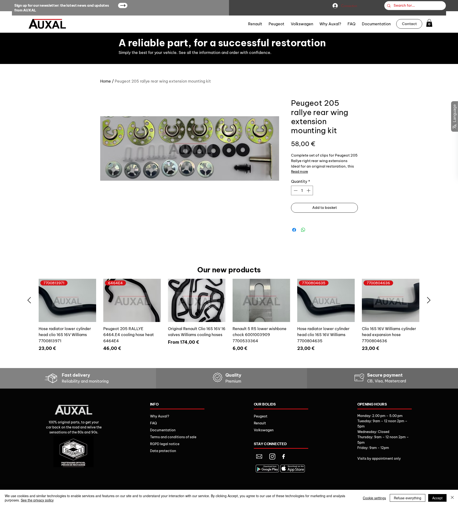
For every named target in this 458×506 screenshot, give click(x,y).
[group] (229, 321)
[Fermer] (452, 498)
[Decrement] (295, 190)
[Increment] (309, 190)
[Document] (259, 456)
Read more (299, 171)
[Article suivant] (428, 300)
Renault (260, 423)
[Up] (122, 5)
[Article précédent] (29, 300)
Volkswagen (264, 430)
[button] (429, 23)
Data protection (163, 451)
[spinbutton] (302, 190)
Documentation (163, 430)
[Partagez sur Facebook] (294, 230)
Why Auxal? (159, 416)
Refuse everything (407, 497)
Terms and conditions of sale (173, 437)
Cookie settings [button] (374, 497)
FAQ (153, 423)
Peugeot (260, 416)
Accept (437, 497)
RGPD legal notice (164, 444)
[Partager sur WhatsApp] (303, 230)
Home (105, 81)
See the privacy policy (37, 500)
